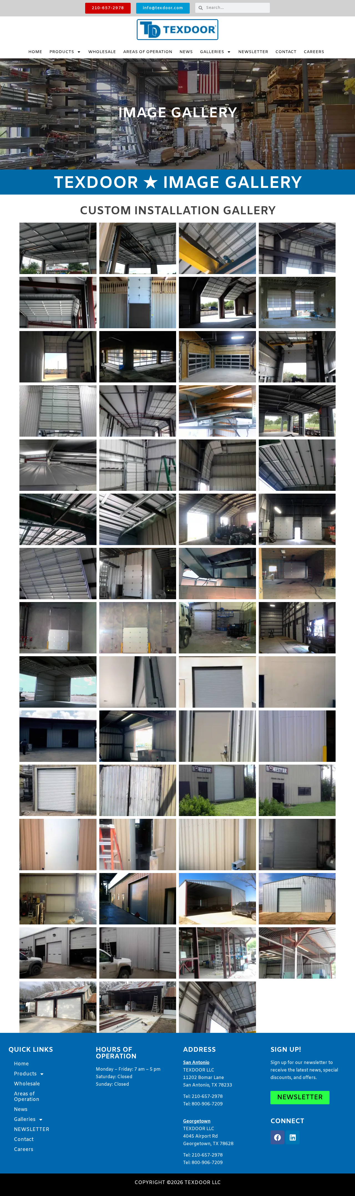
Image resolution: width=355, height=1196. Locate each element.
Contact (285, 52)
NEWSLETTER (253, 52)
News (186, 52)
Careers (314, 52)
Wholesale (102, 52)
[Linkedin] (293, 1137)
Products (61, 52)
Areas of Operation (147, 52)
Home (35, 52)
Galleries (212, 52)
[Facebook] (277, 1137)
